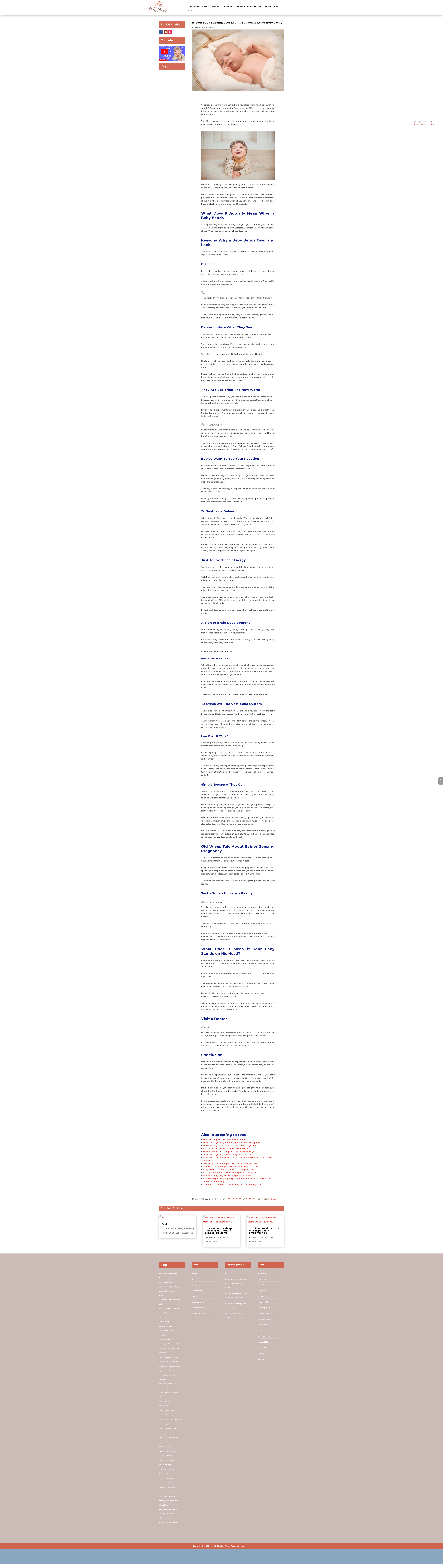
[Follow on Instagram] (170, 32)
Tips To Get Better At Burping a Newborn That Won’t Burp (168, 1500)
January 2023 (263, 1313)
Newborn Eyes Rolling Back (167, 1410)
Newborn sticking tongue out (167, 1451)
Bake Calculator (198, 1308)
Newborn (216, 6)
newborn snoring (164, 1442)
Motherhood (227, 6)
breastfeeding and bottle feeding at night (169, 1315)
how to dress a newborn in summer (170, 1357)
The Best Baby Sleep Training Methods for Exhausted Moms (219, 1230)
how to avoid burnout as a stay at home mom (169, 1350)
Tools (204, 6)
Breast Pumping (164, 1321)
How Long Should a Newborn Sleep (169, 1344)
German (267, 6)
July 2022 (262, 1348)
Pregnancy (240, 6)
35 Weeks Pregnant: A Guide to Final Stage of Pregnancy (229, 1145)
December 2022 (264, 1319)
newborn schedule (164, 1433)
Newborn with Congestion (166, 1469)
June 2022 (262, 1353)
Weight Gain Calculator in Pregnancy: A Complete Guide (229, 1169)
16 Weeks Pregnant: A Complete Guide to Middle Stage (228, 1151)
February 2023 (264, 1308)
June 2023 (262, 1285)
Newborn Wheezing (165, 1464)
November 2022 (264, 1325)
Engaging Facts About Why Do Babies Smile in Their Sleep (168, 1328)
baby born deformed (165, 1308)
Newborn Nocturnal (175, 1419)
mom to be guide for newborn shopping (168, 1377)
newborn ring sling (164, 1424)
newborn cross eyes (165, 1401)
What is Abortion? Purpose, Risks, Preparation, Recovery (229, 1172)
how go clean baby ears (166, 1339)
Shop (275, 6)
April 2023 (262, 1296)
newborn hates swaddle (166, 1415)
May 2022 (262, 1359)
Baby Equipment (254, 6)
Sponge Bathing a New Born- (167, 1487)
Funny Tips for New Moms (167, 1335)
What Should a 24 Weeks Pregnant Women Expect (227, 1148)
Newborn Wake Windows (166, 1460)
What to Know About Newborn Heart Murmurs (168, 1520)
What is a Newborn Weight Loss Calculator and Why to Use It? (168, 1511)
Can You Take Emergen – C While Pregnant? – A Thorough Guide (233, 1184)
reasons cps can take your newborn (170, 1483)
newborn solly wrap (165, 1446)
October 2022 (263, 1331)
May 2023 (262, 1291)
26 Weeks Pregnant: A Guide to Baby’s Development (227, 1154)
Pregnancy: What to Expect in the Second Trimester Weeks (230, 1166)
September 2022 (265, 1336)
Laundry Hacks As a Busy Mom (168, 1361)
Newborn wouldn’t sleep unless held (170, 1474)
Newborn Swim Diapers (166, 1455)
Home (189, 6)
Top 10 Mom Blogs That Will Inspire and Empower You (264, 1230)
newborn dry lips (164, 1405)
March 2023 (263, 1302)
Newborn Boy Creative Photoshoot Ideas (169, 1394)
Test (164, 1224)
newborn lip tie (163, 1419)
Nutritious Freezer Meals (166, 1478)
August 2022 (263, 1342)
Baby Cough (176, 1308)
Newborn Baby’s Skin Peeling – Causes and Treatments (168, 1386)
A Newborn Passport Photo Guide (169, 1302)
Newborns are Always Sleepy (167, 1428)
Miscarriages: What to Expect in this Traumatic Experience (230, 1163)
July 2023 (262, 1279)
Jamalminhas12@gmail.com (179, 1228)
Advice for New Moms (165, 1282)
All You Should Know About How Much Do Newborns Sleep (169, 1291)
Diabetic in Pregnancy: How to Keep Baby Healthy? (227, 1175)
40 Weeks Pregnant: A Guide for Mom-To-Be (224, 1139)
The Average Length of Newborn (168, 1492)
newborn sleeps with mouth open (169, 1437)
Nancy (198, 27)
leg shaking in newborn (166, 1371)
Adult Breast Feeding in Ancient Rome (168, 1276)
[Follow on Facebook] (161, 32)
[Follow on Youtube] (166, 32)
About (196, 6)
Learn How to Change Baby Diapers (170, 1366)
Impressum (245, 1546)
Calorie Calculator (198, 1313)
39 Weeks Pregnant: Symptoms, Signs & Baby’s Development (232, 1142)
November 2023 (264, 1273)
